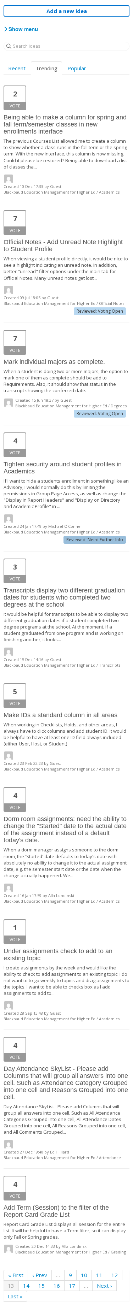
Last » (15, 1296)
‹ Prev (39, 1275)
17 (72, 1285)
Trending (46, 68)
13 (11, 1285)
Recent (17, 68)
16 (57, 1285)
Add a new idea (66, 10)
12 (114, 1275)
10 (84, 1275)
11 (99, 1275)
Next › (104, 1285)
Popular (76, 68)
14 (26, 1285)
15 (41, 1285)
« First (15, 1275)
